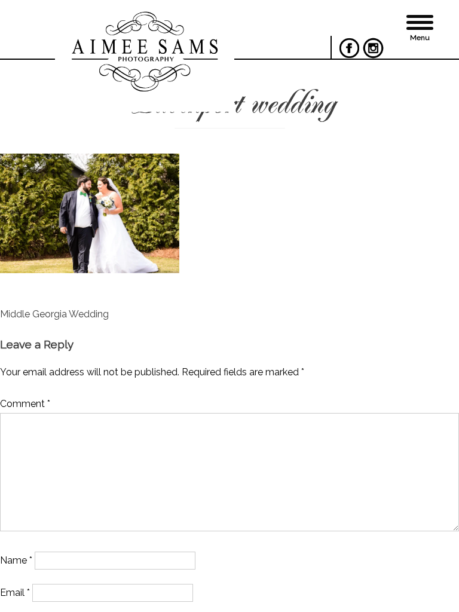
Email (15, 592)
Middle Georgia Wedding (54, 314)
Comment (25, 403)
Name (16, 560)
